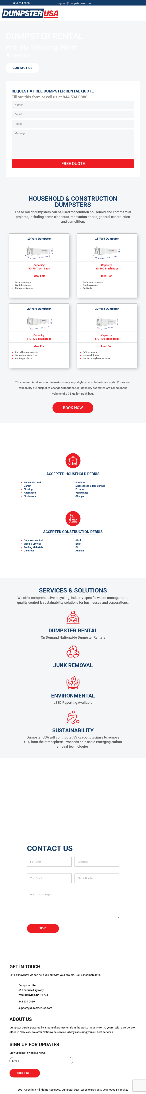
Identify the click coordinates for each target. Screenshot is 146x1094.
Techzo (124, 1089)
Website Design (90, 1089)
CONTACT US (23, 68)
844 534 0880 (21, 3)
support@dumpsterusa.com (74, 3)
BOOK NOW (73, 407)
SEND (43, 928)
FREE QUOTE (73, 163)
